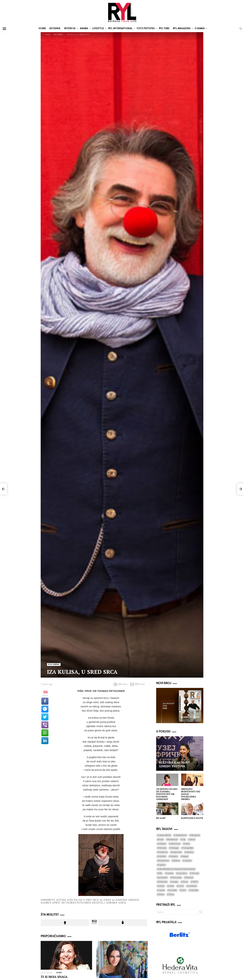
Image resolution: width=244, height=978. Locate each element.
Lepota (188, 861)
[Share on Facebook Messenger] (44, 709)
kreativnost (164, 861)
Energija (174, 848)
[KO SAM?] (167, 809)
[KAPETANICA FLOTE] (192, 809)
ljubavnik (120, 900)
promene (163, 877)
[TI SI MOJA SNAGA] (66, 955)
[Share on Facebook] (44, 701)
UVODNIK (55, 28)
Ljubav (106, 900)
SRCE (123, 903)
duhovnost (175, 844)
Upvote (65, 922)
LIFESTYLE (98, 28)
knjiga (185, 856)
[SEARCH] (241, 28)
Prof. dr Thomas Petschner (72, 903)
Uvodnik (173, 890)
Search (200, 912)
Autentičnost (181, 835)
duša (187, 844)
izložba (162, 856)
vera (184, 890)
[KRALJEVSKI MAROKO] (3, 489)
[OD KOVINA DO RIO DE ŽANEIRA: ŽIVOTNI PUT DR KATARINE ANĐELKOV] (167, 780)
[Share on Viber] (44, 724)
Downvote (122, 922)
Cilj (183, 839)
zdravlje (194, 890)
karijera (174, 856)
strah (171, 886)
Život (171, 894)
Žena (161, 894)
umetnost (192, 886)
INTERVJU (70, 28)
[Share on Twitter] (44, 716)
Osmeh (46, 903)
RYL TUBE (164, 28)
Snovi (185, 882)
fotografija (188, 848)
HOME (42, 28)
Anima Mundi (165, 835)
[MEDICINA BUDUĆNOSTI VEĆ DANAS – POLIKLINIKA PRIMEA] (192, 780)
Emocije (162, 848)
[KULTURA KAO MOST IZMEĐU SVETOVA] (179, 753)
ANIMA (84, 28)
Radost (189, 877)
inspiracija (176, 852)
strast (181, 886)
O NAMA (199, 28)
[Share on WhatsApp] (44, 732)
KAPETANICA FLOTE (192, 818)
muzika (170, 873)
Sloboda (163, 882)
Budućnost (172, 839)
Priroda (195, 873)
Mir (160, 873)
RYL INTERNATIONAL (120, 28)
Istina (62, 900)
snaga (175, 882)
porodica (182, 873)
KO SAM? (161, 818)
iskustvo (190, 852)
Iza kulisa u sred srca (84, 900)
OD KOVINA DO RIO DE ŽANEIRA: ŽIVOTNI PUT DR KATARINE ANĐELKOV (166, 794)
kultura (177, 861)
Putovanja (176, 877)
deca (192, 839)
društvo (162, 844)
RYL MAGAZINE (182, 28)
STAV (59, 973)
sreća (161, 886)
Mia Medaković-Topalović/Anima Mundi (177, 869)
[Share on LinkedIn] (44, 740)
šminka (112, 903)
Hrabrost (48, 900)
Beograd (195, 835)
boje (161, 839)
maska (134, 900)
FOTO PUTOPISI (146, 28)
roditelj (99, 903)
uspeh (161, 890)
